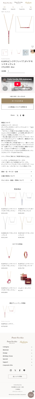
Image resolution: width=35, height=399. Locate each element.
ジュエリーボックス (24, 288)
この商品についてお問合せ (17, 107)
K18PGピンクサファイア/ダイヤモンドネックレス (9, 211)
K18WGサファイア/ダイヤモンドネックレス (26, 210)
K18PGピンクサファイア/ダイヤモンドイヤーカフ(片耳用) (26, 266)
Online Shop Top (17, 385)
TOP (2, 11)
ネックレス (7, 11)
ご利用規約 (17, 389)
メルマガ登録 (18, 376)
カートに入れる (17, 101)
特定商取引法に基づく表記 (17, 387)
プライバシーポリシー (17, 391)
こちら (27, 156)
